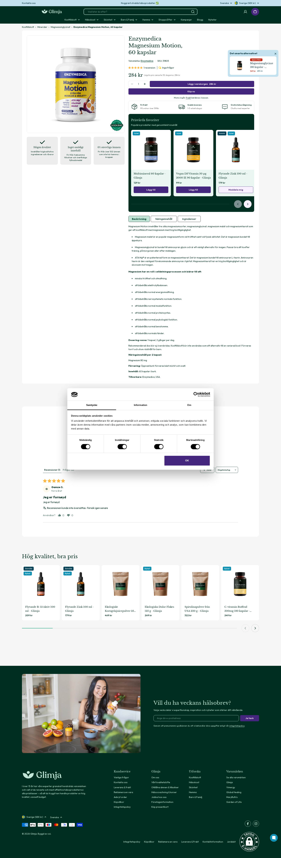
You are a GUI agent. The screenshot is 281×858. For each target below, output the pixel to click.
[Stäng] (275, 53)
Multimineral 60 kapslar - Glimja (150, 175)
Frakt (188, 97)
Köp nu (191, 91)
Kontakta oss (29, 3)
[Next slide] (248, 204)
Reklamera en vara (167, 841)
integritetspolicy (236, 725)
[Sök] (193, 12)
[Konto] (245, 12)
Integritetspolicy (131, 841)
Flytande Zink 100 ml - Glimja (233, 175)
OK (187, 460)
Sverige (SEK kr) (247, 3)
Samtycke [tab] (91, 405)
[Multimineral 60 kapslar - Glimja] (151, 150)
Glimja (33, 833)
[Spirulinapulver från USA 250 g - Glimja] (200, 584)
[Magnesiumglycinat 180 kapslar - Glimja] (239, 65)
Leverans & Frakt (190, 841)
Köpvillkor (149, 841)
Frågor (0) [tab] (68, 469)
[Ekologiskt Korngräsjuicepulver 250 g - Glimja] (121, 584)
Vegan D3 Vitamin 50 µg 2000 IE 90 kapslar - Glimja (193, 175)
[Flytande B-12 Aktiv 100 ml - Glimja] (41, 584)
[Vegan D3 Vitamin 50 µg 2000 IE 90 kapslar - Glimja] (193, 150)
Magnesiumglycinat (60, 27)
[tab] (139, 219)
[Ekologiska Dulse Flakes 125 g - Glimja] (160, 584)
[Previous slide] (238, 204)
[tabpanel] (191, 302)
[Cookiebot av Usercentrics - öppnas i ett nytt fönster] (196, 394)
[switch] (122, 446)
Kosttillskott (28, 27)
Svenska (224, 3)
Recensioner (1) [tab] (52, 469)
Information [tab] (140, 405)
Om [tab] (189, 405)
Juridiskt (231, 841)
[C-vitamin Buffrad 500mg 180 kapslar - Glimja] (240, 584)
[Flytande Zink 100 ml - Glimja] (236, 150)
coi (49, 833)
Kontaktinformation (213, 841)
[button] (136, 67)
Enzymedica (147, 60)
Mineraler (42, 27)
